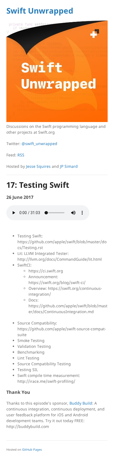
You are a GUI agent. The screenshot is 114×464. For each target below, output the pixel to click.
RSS (20, 155)
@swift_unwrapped (39, 143)
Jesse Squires (38, 166)
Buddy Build (80, 403)
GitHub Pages (32, 449)
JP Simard (69, 166)
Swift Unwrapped (39, 10)
